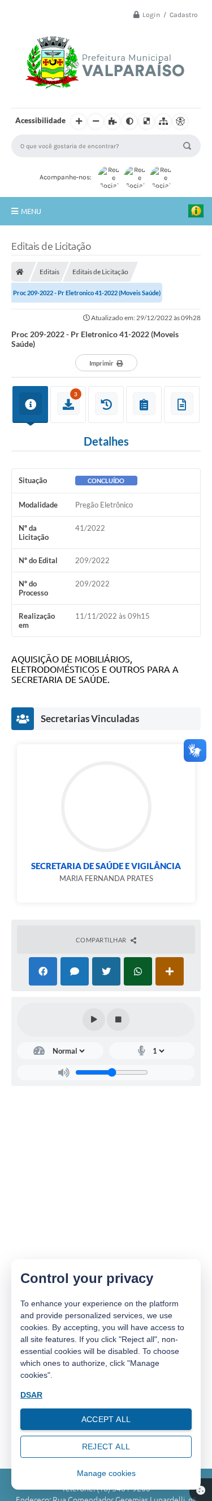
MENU (31, 211)
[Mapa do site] (163, 121)
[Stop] (118, 1019)
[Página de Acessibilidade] (180, 121)
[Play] (94, 1019)
